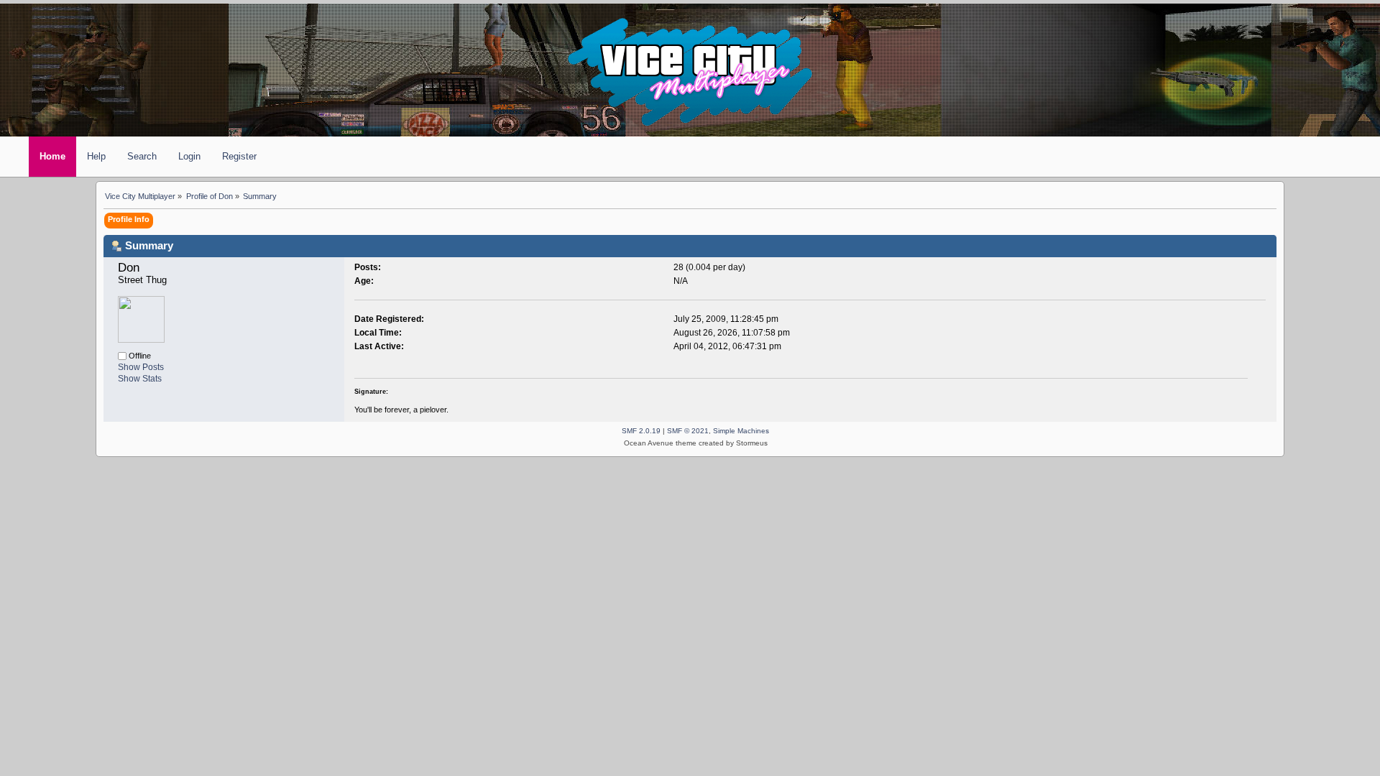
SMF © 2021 (688, 431)
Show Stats (140, 379)
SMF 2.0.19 (641, 431)
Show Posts (141, 367)
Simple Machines (741, 431)
